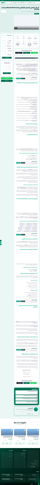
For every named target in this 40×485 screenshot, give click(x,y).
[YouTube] (29, 413)
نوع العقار (10, 40)
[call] (1, 240)
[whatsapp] (1, 242)
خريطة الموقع (15, 2)
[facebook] (1, 0)
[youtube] (2, 0)
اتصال (26, 52)
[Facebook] (32, 413)
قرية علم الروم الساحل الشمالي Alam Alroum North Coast (33, 437)
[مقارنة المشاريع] (5, 2)
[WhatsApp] (27, 413)
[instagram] (3, 0)
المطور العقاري (9, 48)
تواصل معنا (11, 453)
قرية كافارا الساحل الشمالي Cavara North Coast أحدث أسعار (20, 437)
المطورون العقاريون (22, 2)
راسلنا (18, 52)
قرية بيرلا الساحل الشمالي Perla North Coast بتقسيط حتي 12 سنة (7, 437)
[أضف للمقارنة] (37, 430)
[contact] (1, 244)
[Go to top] (38, 484)
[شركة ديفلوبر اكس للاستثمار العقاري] (3, 11)
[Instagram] (30, 413)
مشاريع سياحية (35, 43)
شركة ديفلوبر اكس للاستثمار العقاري (18, 44)
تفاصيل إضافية (9, 54)
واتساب (34, 52)
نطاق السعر (9, 50)
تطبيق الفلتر (7, 57)
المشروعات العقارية (30, 2)
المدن (25, 2)
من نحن (12, 2)
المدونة (18, 2)
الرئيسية (34, 2)
